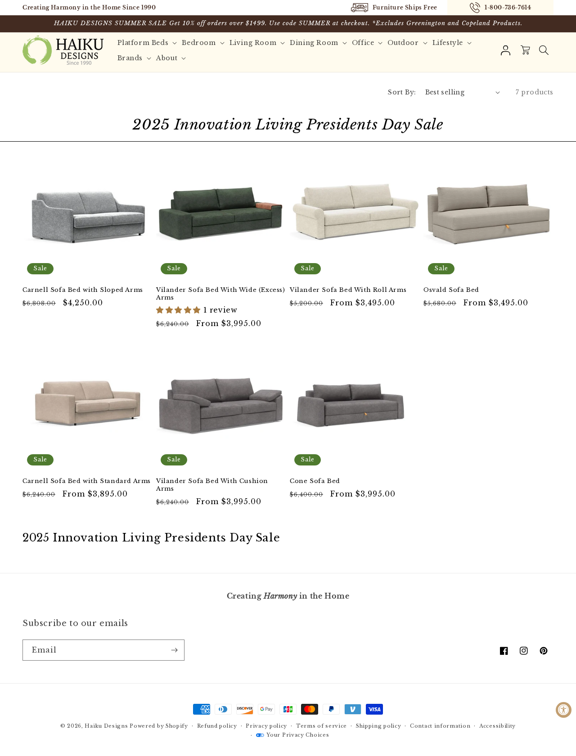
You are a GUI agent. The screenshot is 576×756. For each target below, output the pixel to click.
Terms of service (321, 726)
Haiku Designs (106, 726)
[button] (544, 50)
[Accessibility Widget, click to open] (564, 710)
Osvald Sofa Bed (451, 290)
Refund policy (217, 726)
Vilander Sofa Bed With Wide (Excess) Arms (220, 293)
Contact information (440, 726)
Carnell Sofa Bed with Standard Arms (86, 481)
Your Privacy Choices (297, 735)
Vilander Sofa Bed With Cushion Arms (212, 485)
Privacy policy (266, 726)
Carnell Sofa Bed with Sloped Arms (82, 290)
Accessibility (497, 726)
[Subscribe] (174, 650)
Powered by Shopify (159, 726)
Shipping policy (378, 726)
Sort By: (402, 92)
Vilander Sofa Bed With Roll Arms (348, 290)
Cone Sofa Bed (315, 481)
